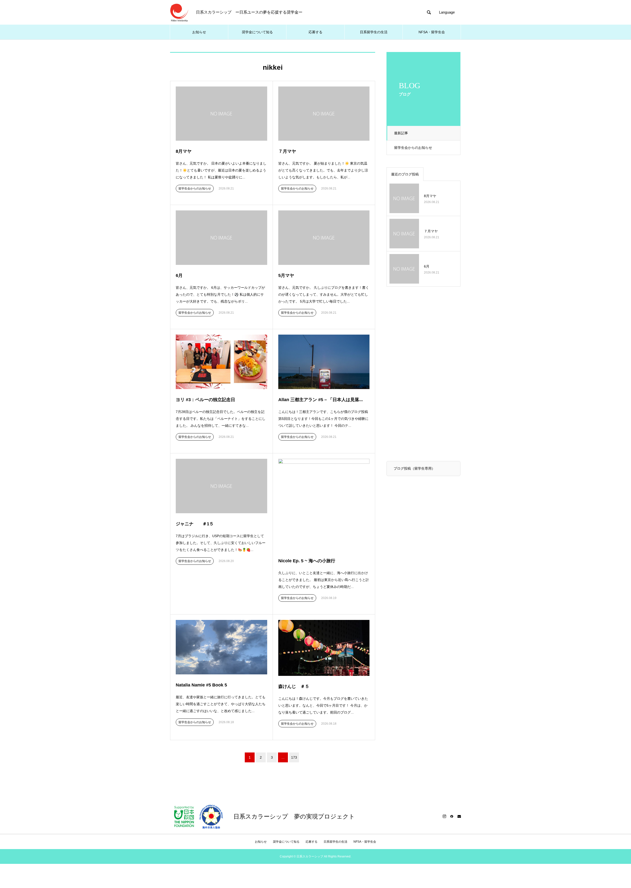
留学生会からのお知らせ (413, 148)
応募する (315, 32)
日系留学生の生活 (373, 32)
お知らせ (199, 32)
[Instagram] (444, 816)
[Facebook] (452, 816)
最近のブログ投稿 (405, 174)
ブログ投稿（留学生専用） (414, 468)
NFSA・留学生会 (432, 32)
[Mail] (459, 816)
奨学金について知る (257, 32)
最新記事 (401, 133)
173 (294, 757)
